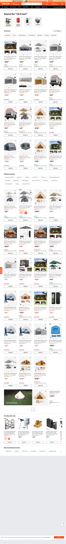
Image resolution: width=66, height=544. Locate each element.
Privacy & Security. (48, 537)
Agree (59, 537)
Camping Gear (17, 10)
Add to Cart (10, 68)
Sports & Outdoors (10, 10)
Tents (22, 10)
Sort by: (55, 30)
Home (5, 10)
